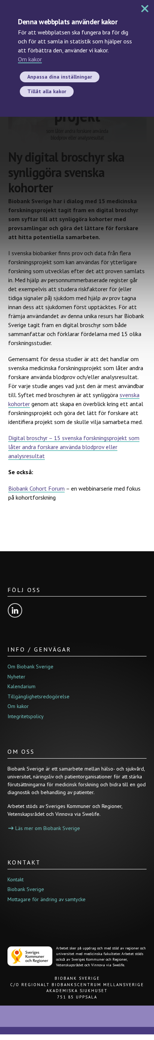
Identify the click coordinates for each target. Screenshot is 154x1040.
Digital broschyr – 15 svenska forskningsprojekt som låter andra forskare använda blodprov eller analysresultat (73, 447)
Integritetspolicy (25, 716)
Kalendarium (21, 686)
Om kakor (30, 59)
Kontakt (15, 879)
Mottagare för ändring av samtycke (46, 899)
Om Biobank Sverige (30, 666)
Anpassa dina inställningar (59, 76)
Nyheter (16, 676)
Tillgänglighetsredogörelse (38, 696)
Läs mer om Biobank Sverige (47, 828)
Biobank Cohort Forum (36, 488)
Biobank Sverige (25, 889)
